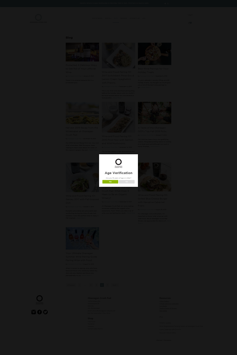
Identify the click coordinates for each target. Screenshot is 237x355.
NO (127, 182)
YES (110, 182)
